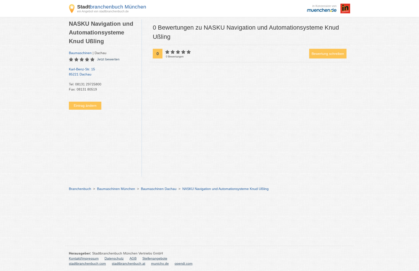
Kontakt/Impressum (84, 258)
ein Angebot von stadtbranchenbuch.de (103, 11)
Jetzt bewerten (108, 59)
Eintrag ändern (85, 105)
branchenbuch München (111, 6)
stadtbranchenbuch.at (128, 263)
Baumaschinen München (116, 189)
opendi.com (184, 263)
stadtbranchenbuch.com (87, 263)
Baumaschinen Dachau (159, 189)
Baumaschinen (80, 53)
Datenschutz (114, 258)
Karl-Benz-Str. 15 (82, 71)
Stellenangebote (154, 258)
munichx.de (160, 263)
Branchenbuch (80, 189)
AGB (133, 258)
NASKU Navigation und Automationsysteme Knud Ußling (225, 189)
